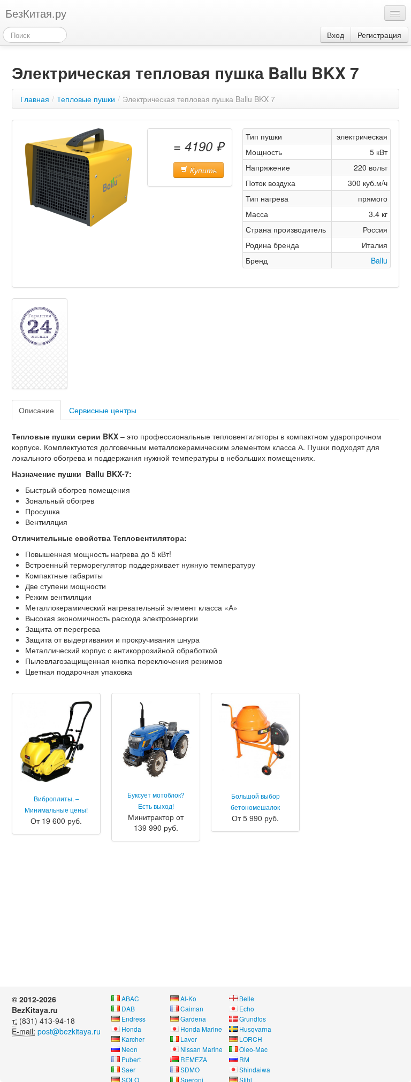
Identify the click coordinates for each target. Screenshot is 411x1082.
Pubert (131, 1059)
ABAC (130, 998)
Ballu (379, 260)
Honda (131, 1028)
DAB (128, 1008)
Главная (34, 99)
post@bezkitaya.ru (69, 1031)
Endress (133, 1018)
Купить (202, 170)
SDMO (190, 1069)
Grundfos (252, 1018)
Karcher (132, 1039)
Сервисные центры (102, 410)
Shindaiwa (254, 1069)
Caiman (191, 1008)
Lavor (188, 1039)
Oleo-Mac (253, 1049)
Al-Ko (188, 998)
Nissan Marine (201, 1049)
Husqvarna (255, 1028)
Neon (129, 1049)
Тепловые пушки (86, 99)
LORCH (250, 1039)
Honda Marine (201, 1028)
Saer (128, 1069)
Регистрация (379, 34)
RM (244, 1059)
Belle (246, 998)
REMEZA (193, 1059)
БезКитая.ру (35, 13)
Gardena (193, 1018)
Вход (335, 34)
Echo (246, 1008)
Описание (36, 410)
